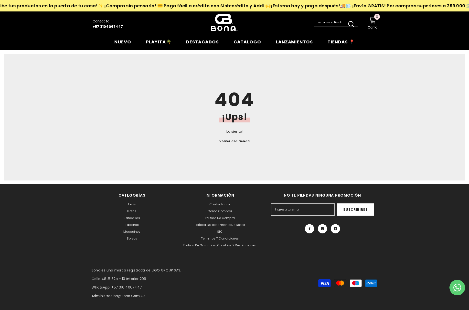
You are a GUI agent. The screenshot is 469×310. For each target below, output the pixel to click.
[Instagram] (322, 228)
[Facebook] (309, 228)
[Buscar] (336, 22)
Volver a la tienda (234, 141)
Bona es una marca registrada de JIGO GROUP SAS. (136, 270)
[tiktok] (335, 228)
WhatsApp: (117, 287)
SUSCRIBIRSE (355, 209)
